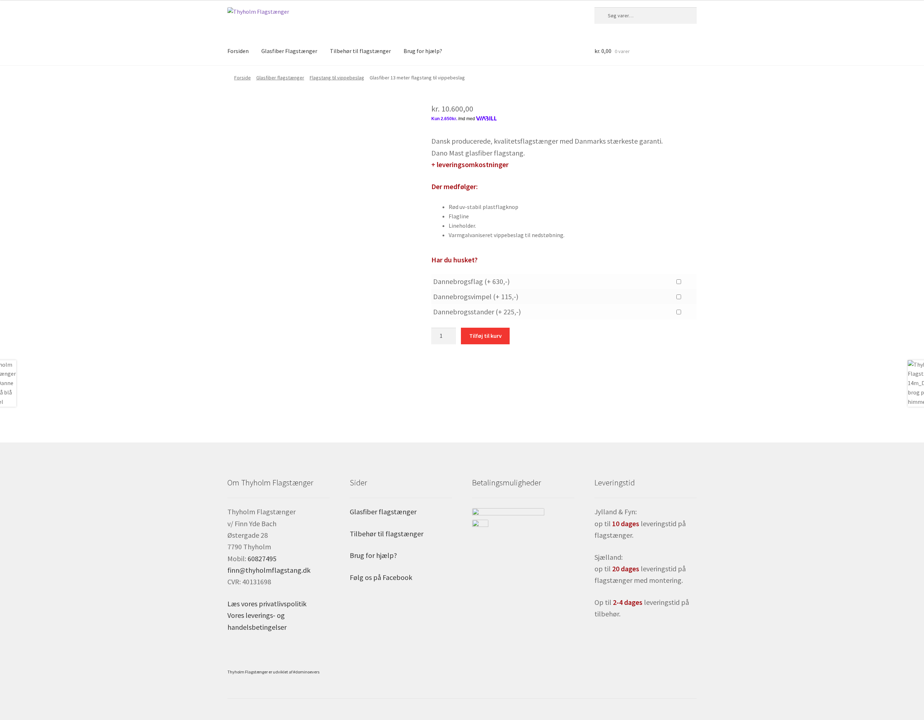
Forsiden (238, 50)
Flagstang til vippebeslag (337, 77)
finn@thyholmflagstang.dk (268, 570)
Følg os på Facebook (381, 577)
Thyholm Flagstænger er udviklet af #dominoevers (273, 672)
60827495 (262, 558)
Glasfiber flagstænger (280, 77)
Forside (242, 77)
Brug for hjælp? (423, 50)
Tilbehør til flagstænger (360, 50)
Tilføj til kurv (485, 335)
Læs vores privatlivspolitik (266, 603)
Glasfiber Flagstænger (289, 50)
